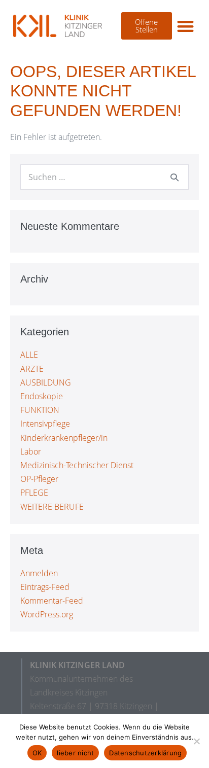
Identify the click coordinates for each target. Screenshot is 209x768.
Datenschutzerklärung (145, 753)
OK (37, 753)
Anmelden (39, 573)
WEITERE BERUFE (52, 506)
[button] (185, 26)
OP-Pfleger (39, 478)
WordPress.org (46, 614)
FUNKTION (39, 409)
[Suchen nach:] (104, 177)
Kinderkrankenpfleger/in (64, 437)
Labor (30, 451)
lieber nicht (75, 753)
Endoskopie (41, 396)
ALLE (29, 354)
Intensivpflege (45, 423)
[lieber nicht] (196, 741)
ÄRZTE (32, 368)
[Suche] (174, 177)
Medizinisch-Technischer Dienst (76, 465)
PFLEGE (34, 492)
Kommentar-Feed (51, 600)
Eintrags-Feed (44, 586)
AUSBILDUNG (45, 382)
